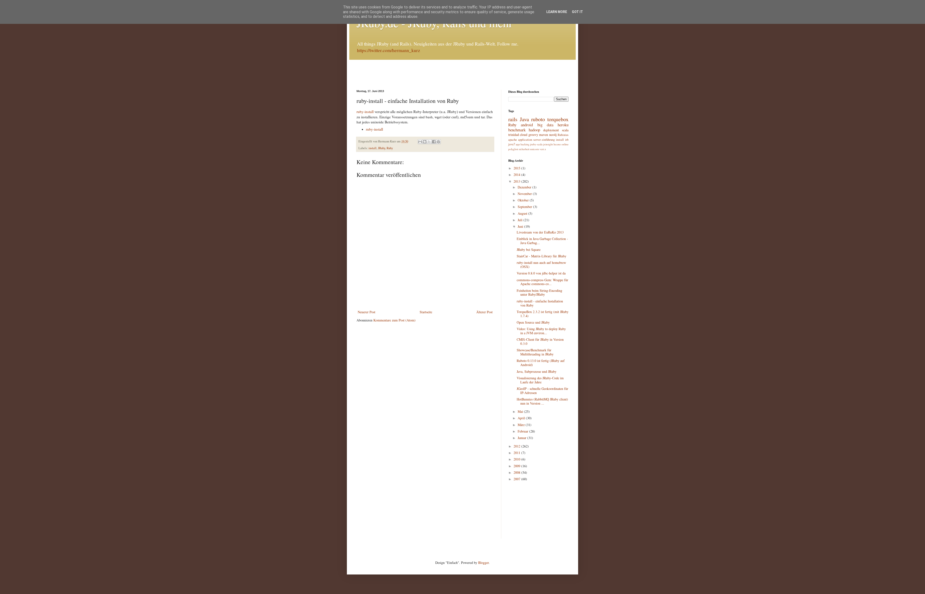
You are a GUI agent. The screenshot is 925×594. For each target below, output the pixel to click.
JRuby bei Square (529, 249)
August (523, 213)
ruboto (538, 119)
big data (545, 124)
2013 (517, 181)
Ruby (390, 148)
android (527, 124)
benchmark (517, 130)
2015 (517, 168)
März (522, 424)
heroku (563, 124)
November (525, 193)
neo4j (553, 134)
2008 (517, 472)
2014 (517, 174)
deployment (551, 130)
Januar (522, 437)
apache (512, 140)
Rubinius (563, 135)
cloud (523, 134)
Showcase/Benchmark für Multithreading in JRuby (535, 352)
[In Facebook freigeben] (433, 141)
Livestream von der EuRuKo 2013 (540, 232)
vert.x (543, 149)
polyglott (513, 149)
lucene (557, 144)
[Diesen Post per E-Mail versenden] (420, 141)
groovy (533, 134)
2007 (517, 479)
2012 (517, 446)
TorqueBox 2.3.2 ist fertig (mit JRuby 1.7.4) (542, 313)
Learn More (556, 12)
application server (529, 140)
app (518, 144)
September (525, 206)
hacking (525, 144)
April (522, 418)
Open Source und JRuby (533, 322)
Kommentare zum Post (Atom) (394, 320)
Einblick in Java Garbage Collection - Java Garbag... (542, 240)
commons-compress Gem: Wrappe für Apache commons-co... (542, 282)
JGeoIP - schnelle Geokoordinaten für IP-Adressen (542, 390)
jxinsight (548, 144)
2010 (517, 459)
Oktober (524, 200)
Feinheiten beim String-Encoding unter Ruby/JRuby (539, 292)
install (373, 148)
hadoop (534, 130)
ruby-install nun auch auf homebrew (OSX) (541, 264)
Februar (523, 431)
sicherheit (524, 149)
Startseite (426, 312)
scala (565, 130)
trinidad (513, 134)
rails (512, 119)
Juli (520, 220)
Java (524, 119)
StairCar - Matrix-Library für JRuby (541, 256)
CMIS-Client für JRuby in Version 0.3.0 (540, 341)
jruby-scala (536, 144)
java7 (511, 144)
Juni (521, 226)
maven (543, 134)
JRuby (381, 148)
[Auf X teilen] (429, 141)
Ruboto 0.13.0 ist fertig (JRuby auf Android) (541, 362)
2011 (517, 452)
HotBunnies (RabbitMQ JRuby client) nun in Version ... (542, 401)
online (565, 144)
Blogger (483, 562)
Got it (577, 12)
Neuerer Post (366, 312)
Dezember (525, 187)
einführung (548, 140)
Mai (521, 411)
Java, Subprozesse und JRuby (536, 371)
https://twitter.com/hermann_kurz (388, 50)
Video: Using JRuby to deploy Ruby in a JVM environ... (541, 331)
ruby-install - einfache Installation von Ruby (540, 303)
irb (566, 140)
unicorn (534, 149)
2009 (517, 466)
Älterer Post (484, 312)
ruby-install (366, 111)
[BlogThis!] (424, 141)
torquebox (557, 119)
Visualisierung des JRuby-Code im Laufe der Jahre (540, 380)
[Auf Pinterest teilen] (438, 141)
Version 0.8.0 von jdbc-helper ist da (541, 273)
